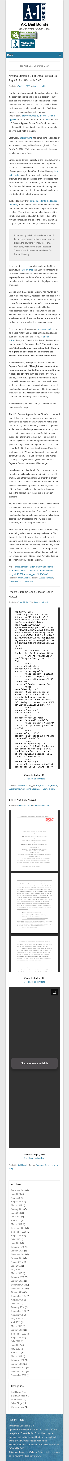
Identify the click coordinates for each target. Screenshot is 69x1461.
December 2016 (18, 1228)
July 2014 (15, 1303)
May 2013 (15, 1318)
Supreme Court (15, 581)
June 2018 (16, 1213)
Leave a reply (29, 581)
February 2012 (17, 1360)
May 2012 (15, 1349)
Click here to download (34, 779)
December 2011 (18, 1367)
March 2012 (16, 1356)
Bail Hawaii (22, 785)
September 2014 (18, 1296)
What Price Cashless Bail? (21, 1426)
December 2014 (18, 1285)
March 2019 (16, 1205)
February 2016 (17, 1247)
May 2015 (15, 1269)
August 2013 (17, 1315)
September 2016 (18, 1232)
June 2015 (16, 1266)
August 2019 (17, 1201)
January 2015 (17, 1281)
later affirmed (27, 270)
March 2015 (16, 1273)
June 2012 (16, 1345)
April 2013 (15, 1322)
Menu (10, 55)
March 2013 (16, 1326)
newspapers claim (46, 329)
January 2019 (17, 1209)
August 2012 (17, 1337)
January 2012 (17, 1364)
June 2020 (16, 1194)
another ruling (26, 138)
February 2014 (17, 1307)
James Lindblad (40, 86)
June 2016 (16, 1243)
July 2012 (15, 1341)
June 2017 (16, 1216)
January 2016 (17, 1251)
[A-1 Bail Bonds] (34, 12)
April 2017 (15, 1220)
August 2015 (17, 1262)
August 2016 (17, 1235)
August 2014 (17, 1300)
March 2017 (16, 1224)
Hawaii (54, 785)
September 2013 (18, 1311)
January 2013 (17, 1330)
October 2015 (17, 1258)
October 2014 (17, 1292)
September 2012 (18, 1334)
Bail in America (23, 578)
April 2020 (15, 1198)
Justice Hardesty (46, 578)
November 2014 (18, 1288)
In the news (16, 1399)
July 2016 (15, 1239)
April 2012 (15, 1352)
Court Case (45, 785)
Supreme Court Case (32, 789)
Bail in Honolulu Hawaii (22, 799)
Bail (37, 785)
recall (47, 119)
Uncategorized (17, 1407)
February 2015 (17, 1277)
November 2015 (18, 1254)
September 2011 (18, 1375)
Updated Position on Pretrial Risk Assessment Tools (33, 1429)
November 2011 (18, 1371)
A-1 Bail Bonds (34, 24)
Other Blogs (16, 1403)
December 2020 (18, 1190)
